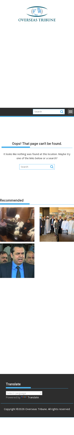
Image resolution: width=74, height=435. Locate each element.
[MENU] (70, 111)
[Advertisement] (37, 69)
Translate (33, 397)
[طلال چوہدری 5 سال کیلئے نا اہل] (17, 261)
